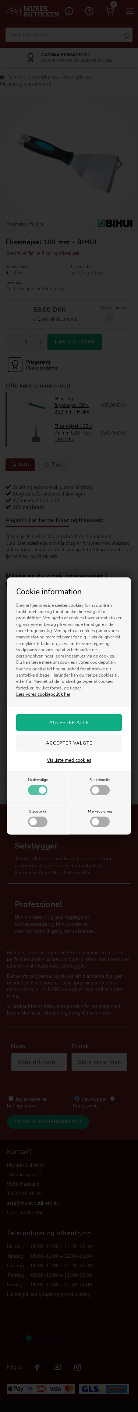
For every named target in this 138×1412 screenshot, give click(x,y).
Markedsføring (100, 811)
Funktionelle (99, 779)
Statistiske (37, 811)
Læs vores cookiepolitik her (43, 694)
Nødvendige (38, 779)
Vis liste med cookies (69, 760)
